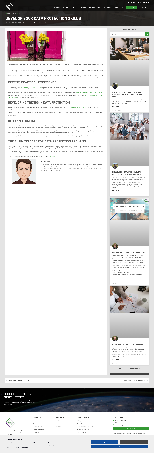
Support (117, 7)
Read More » (116, 106)
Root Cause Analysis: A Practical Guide (128, 345)
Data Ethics (29, 109)
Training (66, 7)
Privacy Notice (81, 421)
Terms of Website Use (83, 432)
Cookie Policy (81, 424)
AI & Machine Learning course (79, 107)
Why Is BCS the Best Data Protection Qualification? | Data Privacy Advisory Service (127, 94)
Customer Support (38, 426)
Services (57, 7)
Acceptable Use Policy (83, 429)
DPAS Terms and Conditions (85, 426)
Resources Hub (37, 424)
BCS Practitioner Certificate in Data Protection (89, 92)
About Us (35, 421)
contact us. (53, 156)
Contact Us (36, 432)
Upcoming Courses (38, 429)
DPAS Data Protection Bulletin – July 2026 (128, 252)
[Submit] (147, 34)
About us (83, 7)
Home (7, 22)
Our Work (58, 426)
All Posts (38, 22)
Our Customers (94, 7)
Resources (107, 7)
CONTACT (131, 7)
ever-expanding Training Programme (31, 87)
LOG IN (144, 7)
